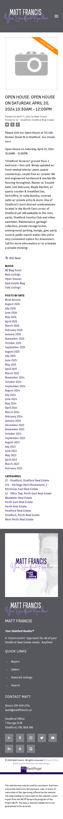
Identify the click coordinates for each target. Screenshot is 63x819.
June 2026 (11, 312)
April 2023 (11, 459)
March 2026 (12, 325)
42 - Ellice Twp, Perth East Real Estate (28, 493)
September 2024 (15, 386)
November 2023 (14, 429)
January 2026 (13, 334)
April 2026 (11, 321)
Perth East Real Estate (19, 502)
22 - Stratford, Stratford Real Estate (35, 120)
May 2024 (10, 403)
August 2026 (12, 304)
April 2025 (11, 369)
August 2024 (12, 390)
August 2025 (12, 351)
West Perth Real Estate (19, 519)
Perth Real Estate (16, 506)
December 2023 (14, 425)
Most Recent (12, 299)
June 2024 (11, 399)
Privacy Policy (51, 760)
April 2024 (11, 407)
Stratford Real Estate (18, 510)
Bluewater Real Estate (18, 497)
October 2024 (13, 382)
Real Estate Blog (15, 283)
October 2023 (13, 433)
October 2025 (13, 343)
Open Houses (13, 279)
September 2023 (15, 438)
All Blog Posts (13, 270)
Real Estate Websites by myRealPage (32, 763)
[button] (9, 738)
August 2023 (12, 442)
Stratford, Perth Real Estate (22, 515)
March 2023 (12, 464)
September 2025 (15, 347)
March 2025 (12, 373)
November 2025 (14, 338)
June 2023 (11, 451)
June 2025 (11, 360)
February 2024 (14, 416)
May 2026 (10, 317)
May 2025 (10, 364)
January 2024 (13, 420)
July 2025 (10, 356)
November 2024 (15, 377)
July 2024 (10, 395)
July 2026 (10, 308)
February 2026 (14, 330)
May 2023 (10, 455)
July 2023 (10, 446)
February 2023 (13, 468)
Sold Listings (13, 287)
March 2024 (12, 412)
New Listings (13, 274)
